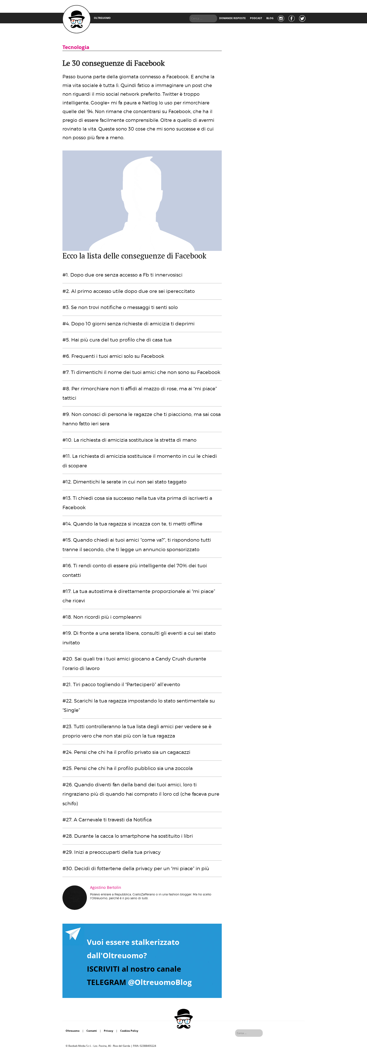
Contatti (91, 1031)
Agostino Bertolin (105, 887)
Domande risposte (232, 18)
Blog (270, 18)
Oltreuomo (72, 1031)
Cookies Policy (129, 1031)
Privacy (108, 1031)
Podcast (256, 18)
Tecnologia (75, 47)
